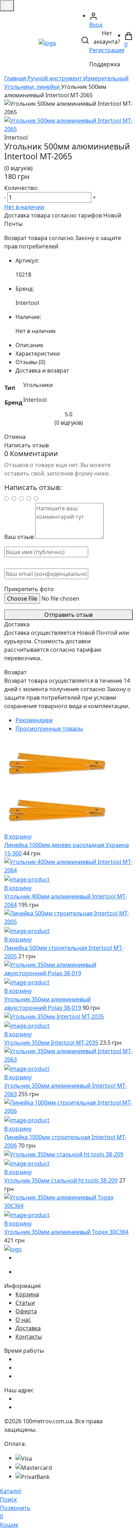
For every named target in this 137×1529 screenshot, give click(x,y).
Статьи (25, 1303)
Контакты (28, 1336)
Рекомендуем (34, 720)
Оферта (26, 1311)
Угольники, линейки (32, 87)
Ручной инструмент (55, 78)
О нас (23, 1320)
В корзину (18, 836)
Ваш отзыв (19, 537)
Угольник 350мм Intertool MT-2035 (51, 1042)
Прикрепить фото (29, 589)
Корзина (27, 1294)
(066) (35, 1272)
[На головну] (47, 42)
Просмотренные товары (49, 728)
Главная (15, 78)
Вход (95, 25)
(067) (35, 1257)
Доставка (28, 1328)
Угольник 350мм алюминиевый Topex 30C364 (66, 1232)
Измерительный (106, 78)
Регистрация (106, 50)
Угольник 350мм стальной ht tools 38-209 (61, 1180)
